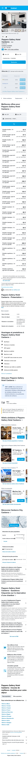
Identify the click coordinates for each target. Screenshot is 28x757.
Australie (14, 750)
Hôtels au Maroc (6, 703)
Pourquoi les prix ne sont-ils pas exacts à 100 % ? (13, 743)
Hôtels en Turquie (6, 708)
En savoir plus (6, 280)
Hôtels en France (6, 710)
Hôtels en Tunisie (6, 706)
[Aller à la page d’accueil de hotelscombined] (11, 8)
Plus (2, 307)
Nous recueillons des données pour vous (13, 740)
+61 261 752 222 (6, 47)
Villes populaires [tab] (17, 696)
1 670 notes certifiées (13, 49)
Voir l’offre (20, 437)
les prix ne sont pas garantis (16, 732)
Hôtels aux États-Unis (7, 712)
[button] (2, 8)
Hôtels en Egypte (6, 714)
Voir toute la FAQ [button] (14, 636)
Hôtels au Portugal (6, 716)
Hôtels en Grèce (6, 720)
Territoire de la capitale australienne (8, 753)
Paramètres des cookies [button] (7, 287)
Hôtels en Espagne (6, 722)
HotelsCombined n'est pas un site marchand (11, 737)
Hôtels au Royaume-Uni (8, 718)
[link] (12, 440)
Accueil (8, 750)
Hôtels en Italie (5, 724)
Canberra (22, 753)
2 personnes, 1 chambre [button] (9, 58)
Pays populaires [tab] (6, 696)
